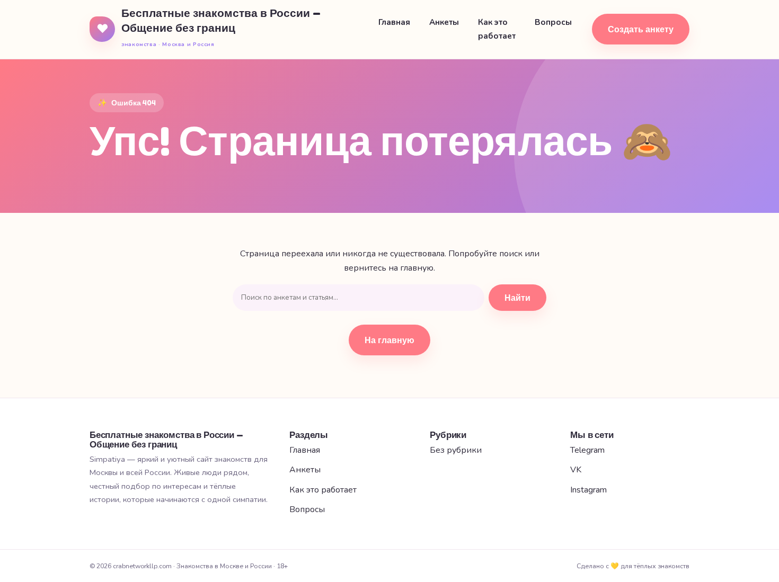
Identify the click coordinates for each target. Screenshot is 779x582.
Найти (517, 297)
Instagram (588, 490)
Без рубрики (456, 450)
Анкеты (444, 22)
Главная (394, 22)
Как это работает (497, 29)
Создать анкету (641, 29)
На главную (389, 340)
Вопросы (553, 22)
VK (575, 470)
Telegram (587, 450)
